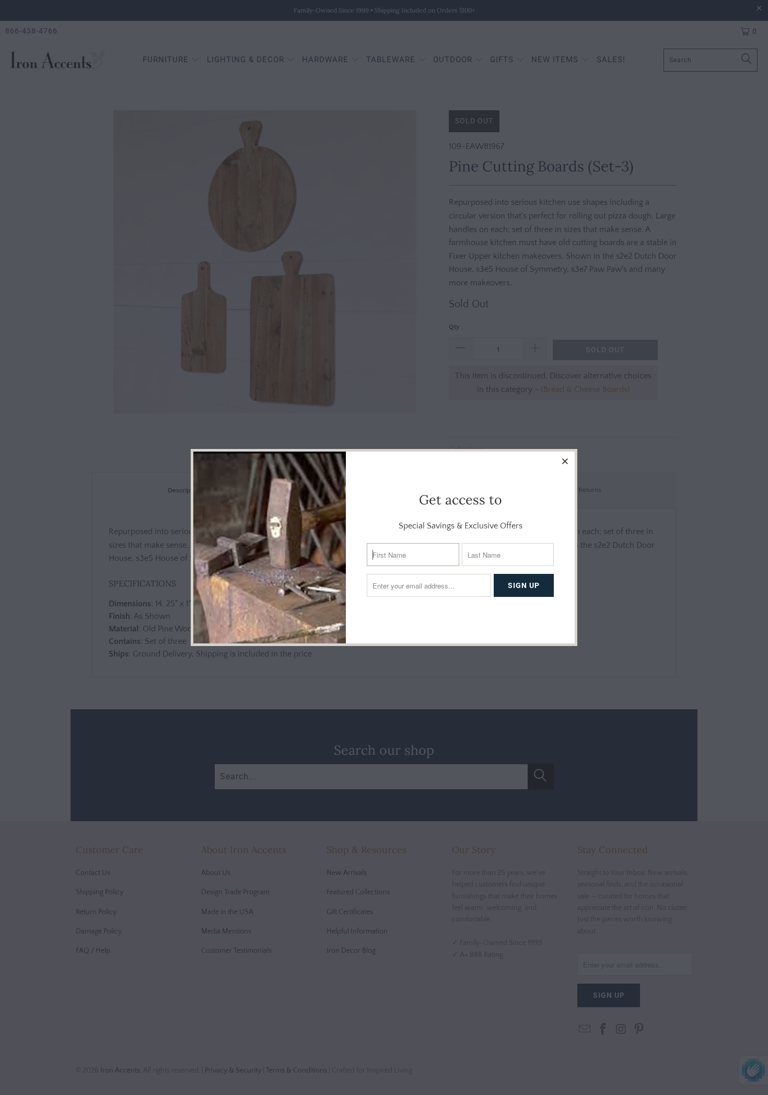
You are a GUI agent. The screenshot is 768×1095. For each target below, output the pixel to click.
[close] (565, 461)
